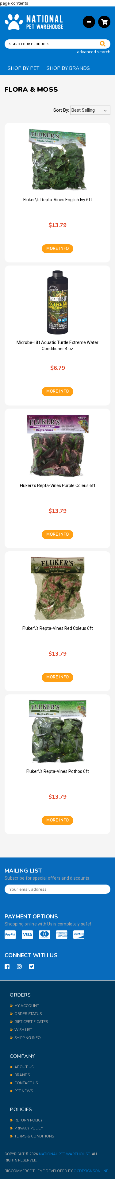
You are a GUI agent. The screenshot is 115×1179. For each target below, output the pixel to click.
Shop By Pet (23, 68)
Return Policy (28, 1120)
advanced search (93, 52)
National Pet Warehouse (64, 1154)
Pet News (23, 1091)
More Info (57, 248)
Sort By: (61, 110)
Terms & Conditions (34, 1136)
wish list (23, 1029)
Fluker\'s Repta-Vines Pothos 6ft (57, 771)
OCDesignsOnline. (91, 1171)
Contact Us (26, 1083)
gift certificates (31, 1021)
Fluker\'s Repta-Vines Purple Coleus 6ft (57, 485)
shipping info (27, 1037)
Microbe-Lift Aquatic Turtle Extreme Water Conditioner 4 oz (57, 345)
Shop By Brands (68, 68)
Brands (22, 1075)
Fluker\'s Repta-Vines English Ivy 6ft (57, 199)
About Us (23, 1067)
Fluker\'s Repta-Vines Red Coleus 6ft (57, 628)
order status (28, 1013)
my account (26, 1005)
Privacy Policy (28, 1128)
